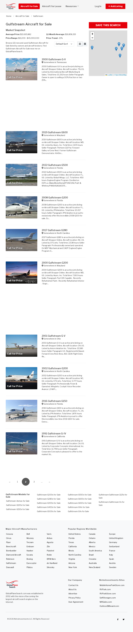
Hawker (29, 551)
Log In (98, 6)
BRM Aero (51, 559)
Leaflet (109, 75)
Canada (92, 534)
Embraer (30, 546)
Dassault (10, 567)
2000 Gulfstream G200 (55, 262)
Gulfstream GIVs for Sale (78, 507)
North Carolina (74, 555)
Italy (111, 555)
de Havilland (52, 563)
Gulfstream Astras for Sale (18, 501)
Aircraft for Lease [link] (51, 6)
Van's (49, 534)
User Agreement (75, 602)
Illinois (71, 551)
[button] (115, 6)
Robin (49, 555)
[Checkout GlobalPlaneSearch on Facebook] (118, 619)
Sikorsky (50, 567)
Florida (71, 538)
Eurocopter (31, 563)
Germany (113, 542)
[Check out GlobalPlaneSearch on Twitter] (124, 619)
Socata (29, 555)
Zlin (48, 546)
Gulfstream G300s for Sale (49, 503)
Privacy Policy (74, 598)
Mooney (30, 538)
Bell (28, 534)
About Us (72, 589)
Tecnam (30, 542)
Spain (111, 559)
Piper (8, 542)
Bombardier (11, 551)
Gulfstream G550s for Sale (80, 495)
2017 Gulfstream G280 (55, 230)
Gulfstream (11, 563)
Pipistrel (50, 551)
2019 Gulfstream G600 (55, 132)
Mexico (92, 546)
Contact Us (73, 585)
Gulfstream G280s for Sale (49, 499)
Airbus (49, 538)
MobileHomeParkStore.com (112, 585)
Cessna (9, 534)
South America (95, 551)
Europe (112, 534)
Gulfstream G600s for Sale (80, 499)
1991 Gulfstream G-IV (54, 433)
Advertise (72, 593)
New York (72, 567)
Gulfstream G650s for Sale (80, 503)
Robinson (10, 559)
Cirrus (8, 538)
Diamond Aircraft (13, 555)
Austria (112, 563)
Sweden (112, 567)
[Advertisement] (46, 467)
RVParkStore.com (108, 593)
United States (74, 534)
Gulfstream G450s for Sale (49, 507)
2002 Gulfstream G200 (55, 368)
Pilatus (29, 567)
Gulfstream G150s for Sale (17, 509)
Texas (71, 542)
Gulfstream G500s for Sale (49, 511)
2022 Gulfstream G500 (55, 165)
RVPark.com (105, 589)
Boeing (29, 559)
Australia (93, 563)
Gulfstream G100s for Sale (17, 505)
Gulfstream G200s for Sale (49, 495)
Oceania (92, 559)
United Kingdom (116, 538)
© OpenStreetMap (120, 75)
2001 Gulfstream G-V (54, 335)
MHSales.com (106, 602)
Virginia (71, 559)
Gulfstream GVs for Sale (78, 511)
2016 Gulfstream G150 (54, 401)
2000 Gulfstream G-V (54, 59)
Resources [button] (71, 6)
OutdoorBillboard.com (109, 606)
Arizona (71, 563)
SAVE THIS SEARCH (108, 25)
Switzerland (114, 546)
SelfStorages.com (108, 598)
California (72, 546)
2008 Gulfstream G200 (55, 197)
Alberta (92, 542)
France (112, 551)
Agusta (50, 542)
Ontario (92, 538)
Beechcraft (11, 546)
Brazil (91, 555)
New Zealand (94, 567)
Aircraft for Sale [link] (29, 6)
